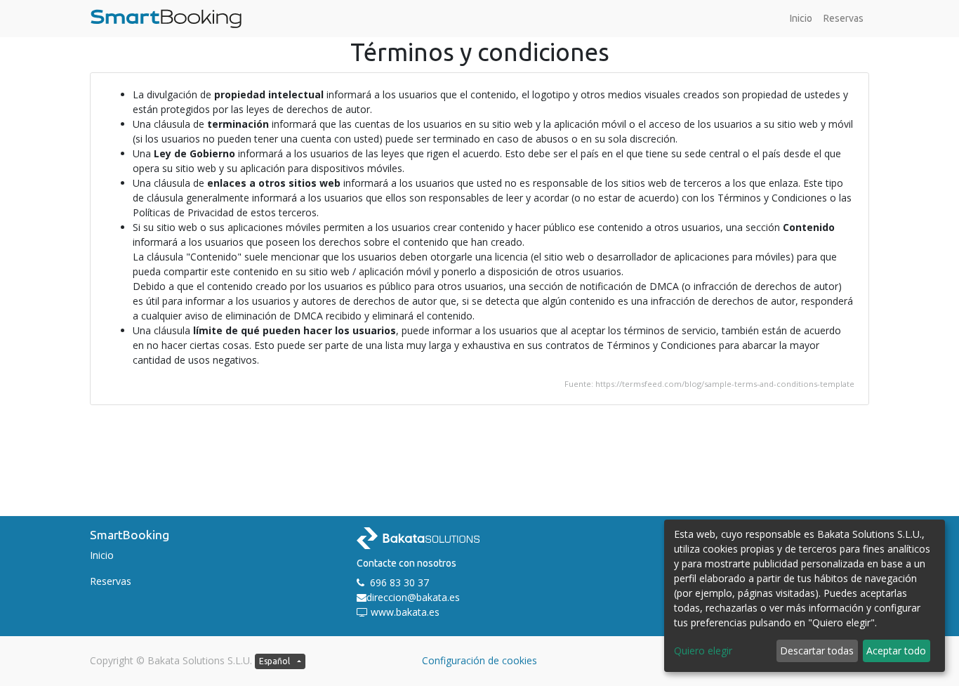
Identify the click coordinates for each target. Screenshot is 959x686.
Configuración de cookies (479, 660)
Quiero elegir (703, 650)
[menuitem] (801, 19)
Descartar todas (817, 650)
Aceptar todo (896, 650)
